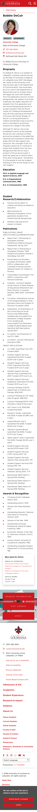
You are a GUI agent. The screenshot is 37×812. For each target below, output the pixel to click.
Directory (6, 785)
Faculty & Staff (9, 730)
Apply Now (6, 780)
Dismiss (18, 805)
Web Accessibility (13, 665)
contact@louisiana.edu (15, 649)
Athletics (7, 706)
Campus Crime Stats (14, 675)
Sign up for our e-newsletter (17, 660)
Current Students (10, 721)
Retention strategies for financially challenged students (16, 572)
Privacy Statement (13, 670)
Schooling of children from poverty (17, 563)
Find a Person (11, 10)
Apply (18, 616)
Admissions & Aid (12, 684)
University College (10, 42)
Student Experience (13, 695)
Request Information (18, 596)
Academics (8, 690)
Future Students (9, 717)
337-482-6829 (12, 49)
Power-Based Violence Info (17, 679)
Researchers (8, 742)
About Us (8, 711)
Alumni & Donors (10, 738)
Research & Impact (13, 700)
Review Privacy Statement (18, 799)
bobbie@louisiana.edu (15, 53)
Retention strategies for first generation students (18, 567)
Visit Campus (18, 606)
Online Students (9, 725)
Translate (21, 765)
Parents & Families (10, 734)
